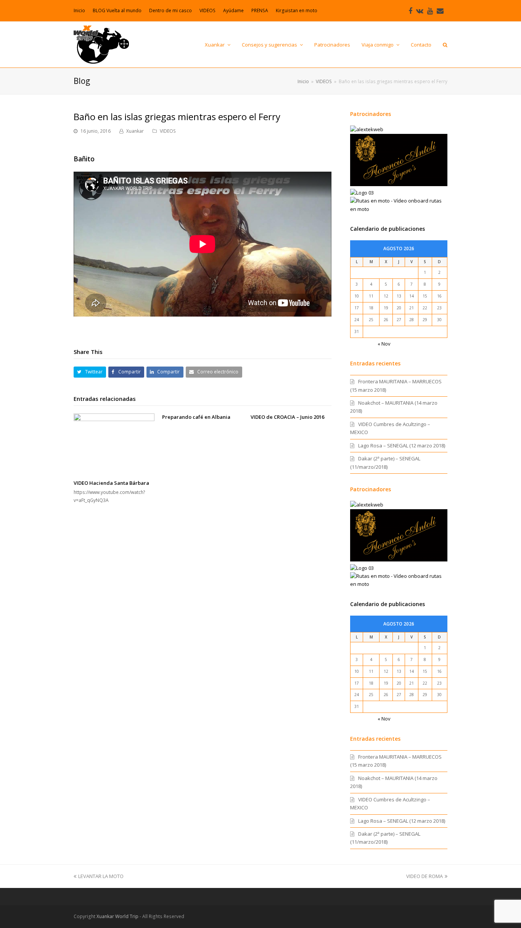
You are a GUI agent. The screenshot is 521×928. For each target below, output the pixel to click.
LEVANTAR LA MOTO (101, 876)
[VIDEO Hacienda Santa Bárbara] (114, 443)
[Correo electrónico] (440, 11)
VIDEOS (168, 131)
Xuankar (135, 131)
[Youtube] (430, 11)
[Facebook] (410, 11)
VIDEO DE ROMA (424, 876)
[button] (90, 372)
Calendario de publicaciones (387, 228)
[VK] (419, 11)
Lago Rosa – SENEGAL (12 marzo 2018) (401, 445)
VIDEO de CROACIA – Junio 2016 (287, 416)
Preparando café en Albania (196, 416)
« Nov (384, 343)
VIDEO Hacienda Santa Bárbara (111, 482)
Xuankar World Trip (117, 916)
